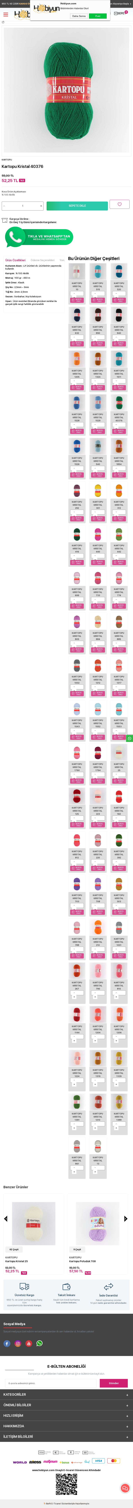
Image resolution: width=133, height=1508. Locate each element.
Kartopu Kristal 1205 (77, 374)
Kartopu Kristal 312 (119, 505)
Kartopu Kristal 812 (77, 854)
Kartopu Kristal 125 (77, 811)
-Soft (47, 1503)
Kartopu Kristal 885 (119, 636)
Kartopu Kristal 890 (98, 330)
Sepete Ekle (77, 205)
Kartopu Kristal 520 (119, 286)
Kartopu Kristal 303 (119, 898)
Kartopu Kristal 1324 (98, 374)
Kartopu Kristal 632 (77, 330)
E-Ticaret (56, 1503)
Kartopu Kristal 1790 (77, 767)
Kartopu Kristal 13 (98, 1160)
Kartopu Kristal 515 (98, 286)
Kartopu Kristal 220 (98, 854)
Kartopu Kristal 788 (77, 942)
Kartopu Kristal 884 (98, 636)
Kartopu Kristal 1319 (98, 1073)
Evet (97, 16)
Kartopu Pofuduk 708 (82, 1261)
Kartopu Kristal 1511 (119, 374)
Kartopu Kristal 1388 (119, 1117)
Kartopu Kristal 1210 (98, 1117)
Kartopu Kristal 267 (77, 985)
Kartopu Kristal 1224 (77, 1073)
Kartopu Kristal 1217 (119, 679)
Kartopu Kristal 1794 (98, 767)
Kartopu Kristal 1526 (77, 461)
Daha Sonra (79, 16)
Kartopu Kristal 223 (98, 811)
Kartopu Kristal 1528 (77, 417)
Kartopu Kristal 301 (98, 505)
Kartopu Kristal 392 (119, 854)
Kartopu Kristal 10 (77, 286)
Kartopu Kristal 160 (119, 811)
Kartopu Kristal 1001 (119, 942)
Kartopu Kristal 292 (77, 505)
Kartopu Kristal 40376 (119, 417)
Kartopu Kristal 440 (98, 548)
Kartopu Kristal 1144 (77, 1029)
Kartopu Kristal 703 (77, 898)
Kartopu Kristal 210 (98, 942)
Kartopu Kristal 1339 (119, 1073)
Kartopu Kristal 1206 (119, 1029)
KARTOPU (11, 1257)
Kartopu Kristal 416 (77, 548)
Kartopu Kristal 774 (119, 592)
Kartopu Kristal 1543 (77, 723)
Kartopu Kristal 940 (119, 330)
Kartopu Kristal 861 (77, 1160)
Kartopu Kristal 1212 (98, 679)
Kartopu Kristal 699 (77, 592)
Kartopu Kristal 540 (98, 461)
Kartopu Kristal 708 (98, 898)
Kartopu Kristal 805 (77, 636)
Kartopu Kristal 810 (119, 985)
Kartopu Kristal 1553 (119, 723)
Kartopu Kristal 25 (119, 767)
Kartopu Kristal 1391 (77, 1117)
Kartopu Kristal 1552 (98, 723)
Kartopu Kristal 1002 (77, 679)
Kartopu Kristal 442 (119, 548)
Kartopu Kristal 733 (98, 592)
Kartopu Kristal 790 (98, 985)
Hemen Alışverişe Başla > (118, 4)
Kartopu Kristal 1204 (98, 1029)
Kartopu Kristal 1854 (119, 461)
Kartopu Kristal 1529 (98, 417)
